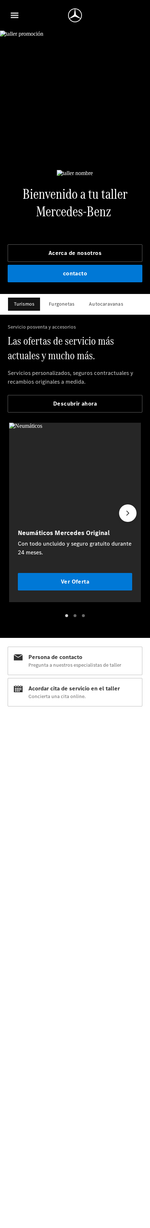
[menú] (14, 15)
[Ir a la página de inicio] (75, 15)
